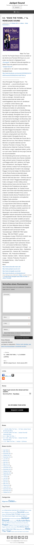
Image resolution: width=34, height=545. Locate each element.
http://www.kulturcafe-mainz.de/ (11, 267)
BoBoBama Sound (8, 512)
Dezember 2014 (7, 457)
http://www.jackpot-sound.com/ (11, 269)
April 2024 (5, 450)
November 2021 (7, 453)
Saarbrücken (8, 527)
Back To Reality (28, 510)
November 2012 (7, 490)
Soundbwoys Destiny (23, 527)
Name (5, 317)
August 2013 (6, 474)
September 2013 (7, 473)
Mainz (27, 520)
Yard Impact (19, 531)
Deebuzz (4, 514)
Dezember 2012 (7, 489)
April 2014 (5, 462)
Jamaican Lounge (12, 521)
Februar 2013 (6, 485)
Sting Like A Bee (11, 529)
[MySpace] (12, 537)
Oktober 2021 (6, 455)
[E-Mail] (22, 537)
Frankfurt (28, 514)
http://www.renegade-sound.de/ (11, 271)
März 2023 (5, 452)
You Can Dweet (25, 531)
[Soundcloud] (19, 537)
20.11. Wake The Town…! (9, 436)
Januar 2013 (6, 487)
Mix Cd (10, 522)
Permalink (8, 278)
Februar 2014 (6, 466)
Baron (3, 512)
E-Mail (5, 323)
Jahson (22, 23)
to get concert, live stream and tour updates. (15, 390)
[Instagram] (15, 537)
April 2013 (5, 482)
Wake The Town (23, 276)
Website (6, 329)
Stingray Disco (19, 529)
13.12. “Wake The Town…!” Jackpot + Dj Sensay (15, 441)
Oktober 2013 (6, 471)
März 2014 (5, 464)
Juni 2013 (5, 478)
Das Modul (27, 512)
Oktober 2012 (6, 492)
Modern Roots (15, 522)
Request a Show (17, 410)
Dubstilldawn (23, 514)
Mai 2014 (5, 460)
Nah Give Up (20, 522)
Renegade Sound (16, 276)
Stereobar (4, 529)
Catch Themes (21, 542)
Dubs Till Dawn (15, 514)
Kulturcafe (21, 520)
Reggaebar (11, 525)
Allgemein (5, 501)
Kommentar (6, 294)
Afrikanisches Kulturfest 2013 (12, 510)
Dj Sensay (8, 514)
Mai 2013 (5, 480)
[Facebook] (8, 537)
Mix (15, 501)
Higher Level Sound (17, 516)
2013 (3, 510)
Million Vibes (4, 522)
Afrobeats (22, 510)
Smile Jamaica (14, 527)
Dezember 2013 (7, 467)
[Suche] (13, 7)
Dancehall (20, 512)
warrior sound (14, 531)
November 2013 (7, 469)
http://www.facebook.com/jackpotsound (13, 273)
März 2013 (5, 483)
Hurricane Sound (13, 518)
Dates (20, 275)
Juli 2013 (5, 476)
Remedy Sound (16, 525)
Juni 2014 (5, 459)
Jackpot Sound (17, 2)
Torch (23, 529)
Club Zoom (14, 512)
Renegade (6, 62)
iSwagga (19, 518)
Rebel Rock (26, 522)
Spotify (26, 537)
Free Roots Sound (7, 516)
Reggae (5, 524)
